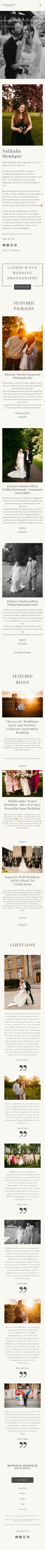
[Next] (40, 45)
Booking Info (22, 417)
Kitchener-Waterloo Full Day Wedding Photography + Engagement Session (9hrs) (22, 1520)
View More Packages (22, 652)
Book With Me (22, 287)
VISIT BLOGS (22, 925)
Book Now (22, 1480)
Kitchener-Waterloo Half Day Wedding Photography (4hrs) (22, 1524)
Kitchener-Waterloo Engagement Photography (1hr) (22, 1516)
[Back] (4, 45)
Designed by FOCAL (23, 1531)
